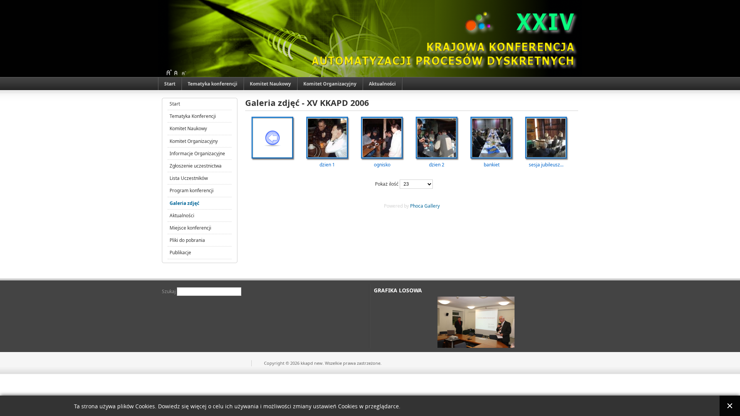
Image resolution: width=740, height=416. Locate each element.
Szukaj (169, 291)
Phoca (416, 206)
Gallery (432, 206)
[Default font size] (176, 72)
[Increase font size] (169, 72)
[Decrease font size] (183, 72)
